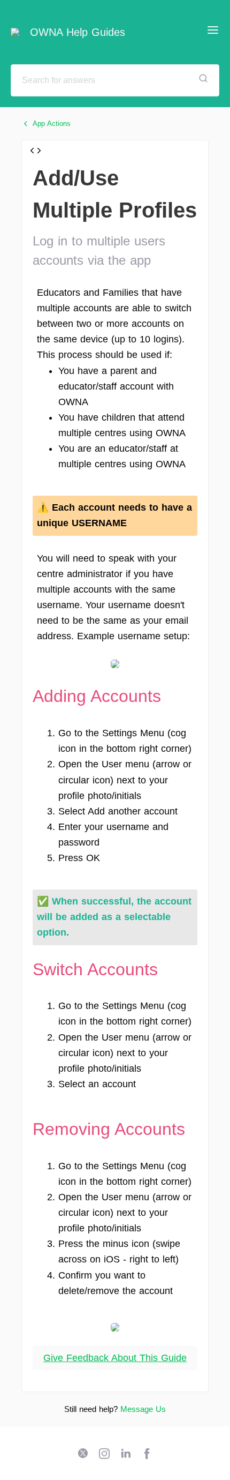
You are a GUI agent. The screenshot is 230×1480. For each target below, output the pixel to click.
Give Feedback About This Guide (115, 1357)
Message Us (143, 1409)
